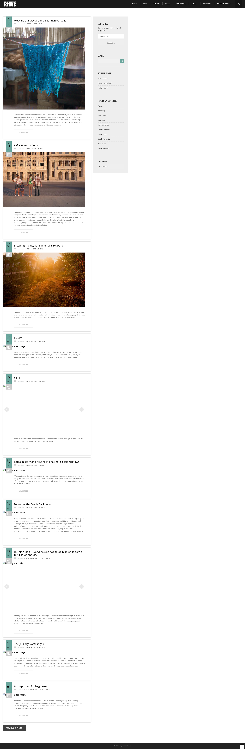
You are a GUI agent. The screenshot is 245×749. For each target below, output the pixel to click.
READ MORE (23, 132)
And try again (103, 88)
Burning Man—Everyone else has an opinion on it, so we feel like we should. (48, 553)
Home (134, 4)
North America (38, 24)
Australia (101, 120)
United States (44, 558)
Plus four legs (103, 78)
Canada (29, 647)
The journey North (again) (29, 644)
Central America (104, 129)
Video (167, 4)
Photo (157, 4)
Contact (207, 4)
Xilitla (17, 378)
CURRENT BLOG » (224, 4)
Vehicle (100, 106)
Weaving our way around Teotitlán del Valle (40, 20)
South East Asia (104, 139)
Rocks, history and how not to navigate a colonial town (47, 461)
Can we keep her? (105, 83)
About (194, 4)
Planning (101, 111)
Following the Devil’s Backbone (32, 504)
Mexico (28, 24)
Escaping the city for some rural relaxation (39, 245)
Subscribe (111, 43)
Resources (102, 144)
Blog (145, 4)
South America (103, 148)
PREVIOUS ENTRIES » (15, 728)
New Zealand (103, 115)
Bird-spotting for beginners (31, 686)
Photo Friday (102, 134)
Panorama (181, 4)
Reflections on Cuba (26, 145)
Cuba (28, 149)
